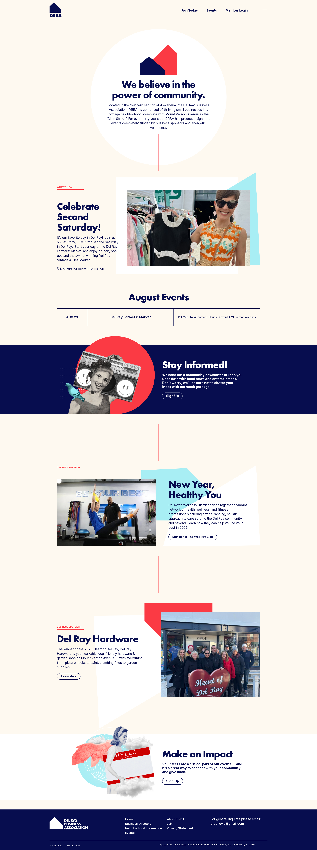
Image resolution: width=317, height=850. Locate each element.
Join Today (189, 10)
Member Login (237, 10)
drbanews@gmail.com (227, 823)
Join (170, 823)
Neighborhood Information (143, 828)
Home (129, 819)
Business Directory (138, 823)
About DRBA (175, 819)
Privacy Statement (180, 828)
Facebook (56, 845)
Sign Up (172, 396)
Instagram (73, 845)
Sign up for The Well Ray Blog (192, 537)
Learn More (69, 676)
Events (211, 10)
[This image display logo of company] (69, 823)
